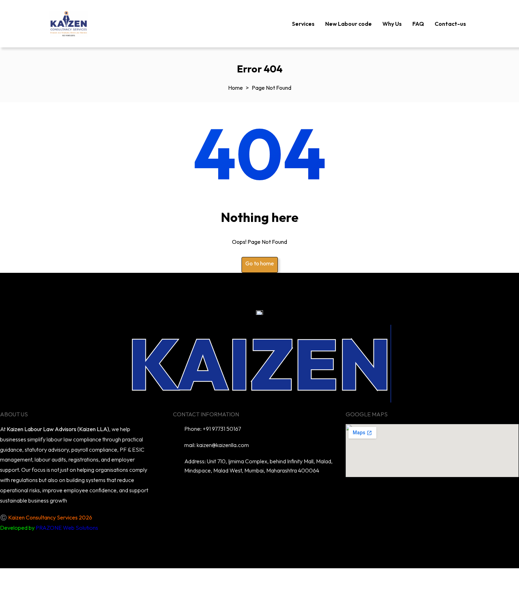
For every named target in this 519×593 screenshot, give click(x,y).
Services (303, 23)
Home (235, 87)
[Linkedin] (228, 491)
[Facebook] (269, 491)
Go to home (259, 263)
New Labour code (348, 23)
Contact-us (450, 23)
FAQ (418, 23)
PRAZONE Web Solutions (67, 527)
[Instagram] (290, 491)
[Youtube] (249, 491)
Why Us (392, 23)
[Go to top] (9, 577)
